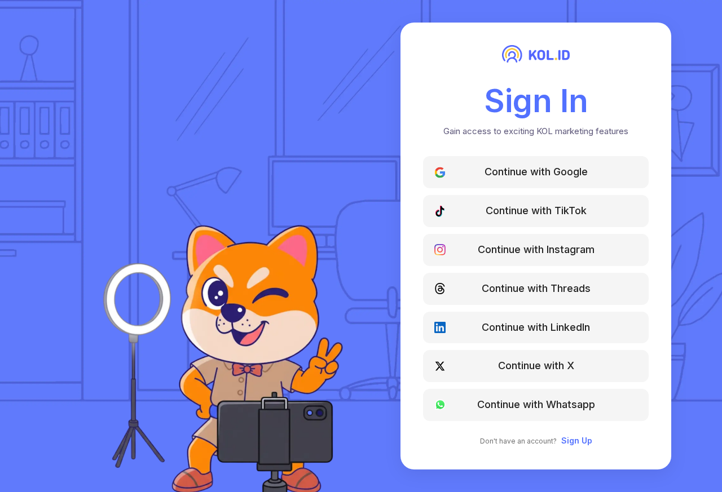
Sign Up (576, 440)
